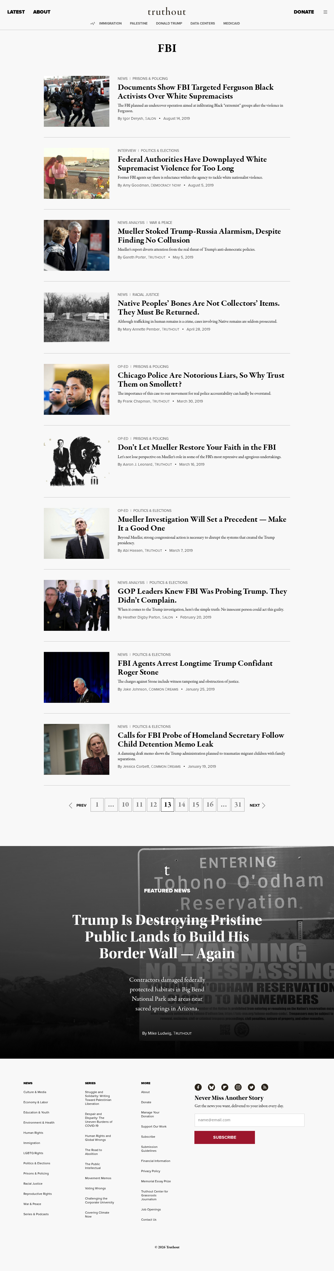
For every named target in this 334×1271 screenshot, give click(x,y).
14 (181, 805)
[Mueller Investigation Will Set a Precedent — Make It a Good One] (76, 533)
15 (195, 805)
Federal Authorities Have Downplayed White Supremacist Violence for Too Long (192, 164)
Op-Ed (123, 366)
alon (150, 118)
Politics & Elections (160, 150)
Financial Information (155, 1161)
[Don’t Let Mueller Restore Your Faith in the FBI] (76, 461)
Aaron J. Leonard (137, 464)
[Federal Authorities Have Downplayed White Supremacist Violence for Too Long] (76, 173)
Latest (16, 12)
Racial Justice (146, 294)
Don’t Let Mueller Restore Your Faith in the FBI (197, 447)
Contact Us (149, 1219)
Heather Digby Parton (141, 617)
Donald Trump (169, 23)
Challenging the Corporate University (99, 1200)
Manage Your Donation (150, 1114)
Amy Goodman (136, 185)
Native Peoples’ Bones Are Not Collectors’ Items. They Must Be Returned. (198, 308)
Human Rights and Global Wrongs (98, 1138)
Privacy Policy (150, 1171)
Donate (304, 12)
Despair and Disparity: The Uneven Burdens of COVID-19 (98, 1120)
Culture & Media (34, 1092)
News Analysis (131, 222)
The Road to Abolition (93, 1152)
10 (125, 805)
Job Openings (151, 1209)
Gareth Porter (134, 257)
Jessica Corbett (136, 766)
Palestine (139, 23)
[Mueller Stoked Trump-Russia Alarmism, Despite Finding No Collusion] (76, 245)
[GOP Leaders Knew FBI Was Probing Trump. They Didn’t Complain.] (76, 605)
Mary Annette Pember (141, 329)
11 (139, 805)
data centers (202, 23)
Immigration (110, 23)
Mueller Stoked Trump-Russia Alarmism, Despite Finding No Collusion (199, 236)
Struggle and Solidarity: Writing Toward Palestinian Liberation (98, 1098)
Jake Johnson (135, 689)
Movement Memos (98, 1178)
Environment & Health (39, 1122)
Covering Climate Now (97, 1214)
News (123, 78)
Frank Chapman (136, 401)
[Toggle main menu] (324, 12)
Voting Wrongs (95, 1188)
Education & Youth (36, 1112)
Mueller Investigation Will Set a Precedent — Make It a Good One (202, 524)
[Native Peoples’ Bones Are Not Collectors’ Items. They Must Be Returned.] (76, 317)
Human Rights (33, 1132)
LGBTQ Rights (33, 1153)
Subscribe (148, 1136)
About (41, 12)
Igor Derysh (133, 118)
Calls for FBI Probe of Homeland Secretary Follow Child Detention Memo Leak (201, 740)
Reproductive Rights (37, 1193)
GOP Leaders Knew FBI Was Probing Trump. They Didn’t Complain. (202, 596)
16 (209, 805)
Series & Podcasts (36, 1214)
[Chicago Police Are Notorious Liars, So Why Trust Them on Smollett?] (76, 389)
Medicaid (231, 23)
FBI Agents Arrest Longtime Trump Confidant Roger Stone (195, 668)
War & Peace (161, 222)
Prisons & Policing (150, 78)
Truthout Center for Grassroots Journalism (154, 1195)
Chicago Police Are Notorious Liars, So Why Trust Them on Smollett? (201, 380)
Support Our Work (153, 1126)
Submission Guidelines (149, 1148)
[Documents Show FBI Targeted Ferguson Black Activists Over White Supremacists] (76, 101)
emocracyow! (166, 185)
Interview (127, 150)
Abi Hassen (132, 550)
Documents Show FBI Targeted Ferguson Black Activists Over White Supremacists (195, 92)
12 (153, 805)
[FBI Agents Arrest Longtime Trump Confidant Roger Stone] (76, 677)
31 (238, 805)
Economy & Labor (35, 1102)
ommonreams (163, 689)
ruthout (156, 257)
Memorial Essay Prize (156, 1181)
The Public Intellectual (93, 1166)
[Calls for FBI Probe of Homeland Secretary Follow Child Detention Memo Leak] (76, 749)
